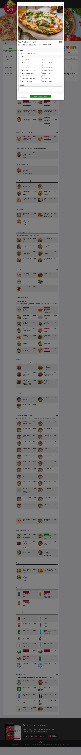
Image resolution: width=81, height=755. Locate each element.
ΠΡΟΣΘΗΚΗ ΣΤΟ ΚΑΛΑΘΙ (41, 96)
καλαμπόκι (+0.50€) (48, 70)
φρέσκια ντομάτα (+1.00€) (28, 78)
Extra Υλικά (21, 57)
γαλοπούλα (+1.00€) (27, 81)
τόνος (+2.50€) (46, 78)
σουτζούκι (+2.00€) (26, 65)
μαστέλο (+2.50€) (47, 81)
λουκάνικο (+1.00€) (48, 75)
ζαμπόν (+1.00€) (26, 59)
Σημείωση (21, 85)
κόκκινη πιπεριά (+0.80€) (28, 73)
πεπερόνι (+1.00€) (47, 62)
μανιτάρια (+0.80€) (26, 67)
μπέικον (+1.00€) (26, 62)
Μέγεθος (20, 50)
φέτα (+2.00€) (25, 75)
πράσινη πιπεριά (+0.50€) (28, 70)
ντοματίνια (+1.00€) (48, 67)
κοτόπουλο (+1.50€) (48, 59)
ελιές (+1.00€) (46, 73)
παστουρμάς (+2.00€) (48, 65)
